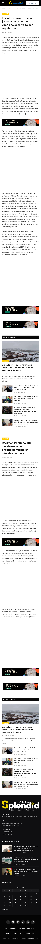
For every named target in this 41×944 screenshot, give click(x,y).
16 (25, 899)
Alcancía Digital (33, 938)
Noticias (5, 13)
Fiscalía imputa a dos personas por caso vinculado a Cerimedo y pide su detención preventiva (26, 422)
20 (10, 902)
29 (20, 905)
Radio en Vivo (32, 3)
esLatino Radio (29, 933)
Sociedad (13, 928)
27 (10, 905)
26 (4, 905)
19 (4, 902)
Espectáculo (17, 933)
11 (36, 896)
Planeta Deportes (27, 931)
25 (36, 902)
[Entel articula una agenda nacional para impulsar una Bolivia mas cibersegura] (7, 399)
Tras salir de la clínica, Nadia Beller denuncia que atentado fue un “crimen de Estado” (26, 387)
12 (4, 899)
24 (31, 902)
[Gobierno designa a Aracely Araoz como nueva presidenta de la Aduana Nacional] (7, 871)
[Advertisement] (20, 76)
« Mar (3, 909)
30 (26, 905)
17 (31, 899)
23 (26, 902)
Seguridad (31, 928)
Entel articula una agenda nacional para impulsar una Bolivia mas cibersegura (26, 398)
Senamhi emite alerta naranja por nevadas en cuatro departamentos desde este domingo (17, 367)
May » (8, 909)
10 (31, 896)
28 (15, 905)
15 (20, 899)
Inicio (6, 928)
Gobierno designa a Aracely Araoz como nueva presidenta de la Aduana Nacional (26, 871)
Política (8, 931)
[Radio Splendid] (16, 3)
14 (15, 899)
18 (36, 899)
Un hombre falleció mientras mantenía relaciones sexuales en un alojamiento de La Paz (26, 859)
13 (10, 899)
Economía (22, 928)
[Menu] (3, 3)
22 (20, 902)
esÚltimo (6, 361)
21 (15, 902)
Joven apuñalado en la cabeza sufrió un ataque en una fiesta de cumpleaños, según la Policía (26, 848)
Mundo (8, 933)
